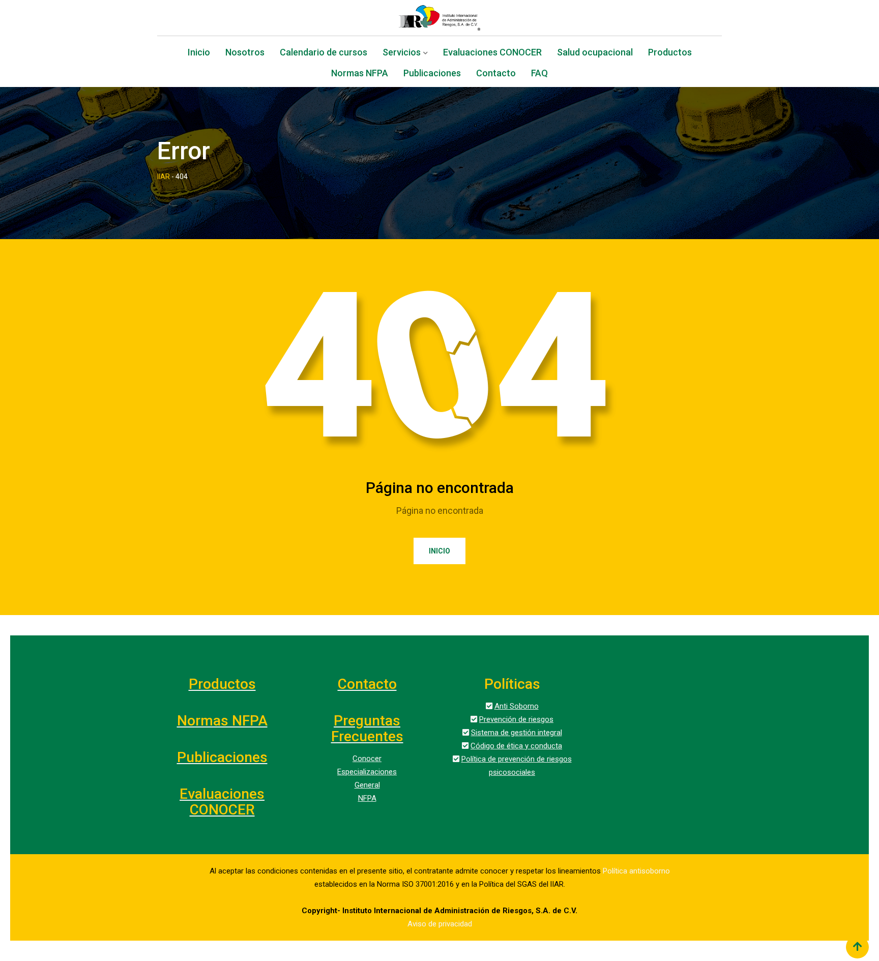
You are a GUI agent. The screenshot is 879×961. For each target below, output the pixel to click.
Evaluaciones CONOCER (492, 53)
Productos (670, 53)
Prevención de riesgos (516, 719)
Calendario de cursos (323, 53)
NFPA (367, 798)
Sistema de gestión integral (516, 732)
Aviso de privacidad (439, 923)
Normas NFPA (359, 74)
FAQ (539, 74)
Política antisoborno (636, 871)
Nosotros (245, 53)
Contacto (496, 74)
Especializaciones (367, 771)
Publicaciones (432, 74)
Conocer (367, 758)
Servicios (402, 53)
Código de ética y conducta (516, 745)
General (367, 785)
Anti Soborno (516, 706)
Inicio (199, 53)
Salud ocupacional (595, 53)
